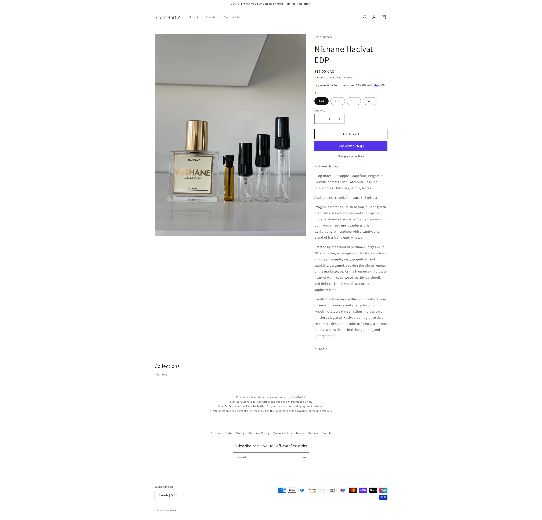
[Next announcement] (386, 4)
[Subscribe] (304, 457)
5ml (370, 101)
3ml (354, 101)
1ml (321, 101)
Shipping (319, 77)
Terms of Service (307, 433)
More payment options (351, 156)
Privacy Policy (282, 433)
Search (326, 433)
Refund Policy (235, 433)
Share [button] (323, 349)
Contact (216, 433)
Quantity (319, 110)
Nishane (161, 374)
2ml (337, 101)
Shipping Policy (258, 433)
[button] (212, 17)
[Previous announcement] (156, 4)
